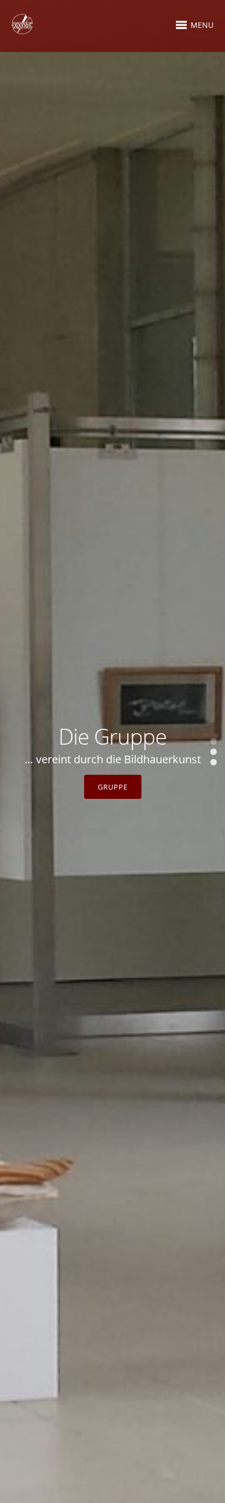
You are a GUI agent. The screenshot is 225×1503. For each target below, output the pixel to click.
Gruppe (113, 787)
